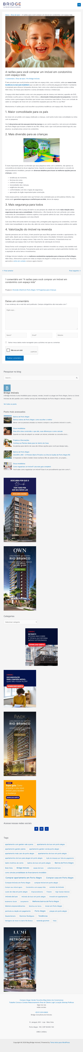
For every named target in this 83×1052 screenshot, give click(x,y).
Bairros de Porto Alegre (21, 417)
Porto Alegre (40, 911)
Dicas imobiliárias (19, 428)
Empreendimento (37, 892)
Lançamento (24, 901)
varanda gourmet (42, 921)
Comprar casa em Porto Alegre (59, 878)
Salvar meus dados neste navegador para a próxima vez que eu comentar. (34, 342)
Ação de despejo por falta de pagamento (60, 858)
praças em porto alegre (58, 911)
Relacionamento (34, 1002)
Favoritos (39, 1000)
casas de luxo (38, 868)
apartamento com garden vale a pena (19, 844)
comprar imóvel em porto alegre (46, 883)
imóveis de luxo (11, 897)
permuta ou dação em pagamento (18, 911)
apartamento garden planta (15, 849)
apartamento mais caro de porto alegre (19, 853)
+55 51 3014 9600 (41, 1012)
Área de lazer (20, 79)
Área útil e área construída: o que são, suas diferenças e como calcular (38, 431)
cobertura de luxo (54, 868)
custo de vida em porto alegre (16, 892)
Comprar (23, 1000)
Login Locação (56, 1002)
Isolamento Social (11, 901)
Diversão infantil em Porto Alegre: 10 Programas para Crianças (34, 290)
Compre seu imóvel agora (13, 887)
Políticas (71, 1002)
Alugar (28, 1000)
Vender (33, 1000)
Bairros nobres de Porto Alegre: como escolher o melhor (32, 419)
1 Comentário (9, 79)
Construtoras (58, 1000)
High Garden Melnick (62, 892)
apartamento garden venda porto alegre (44, 849)
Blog (44, 1000)
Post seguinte (75, 271)
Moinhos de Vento (35, 906)
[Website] (67, 335)
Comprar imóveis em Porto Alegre (17, 883)
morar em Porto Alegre (53, 906)
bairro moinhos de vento (14, 863)
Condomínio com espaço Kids (36, 887)
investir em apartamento (58, 897)
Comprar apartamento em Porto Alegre (24, 878)
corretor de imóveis (56, 887)
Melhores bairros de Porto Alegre (45, 901)
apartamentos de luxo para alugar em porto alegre (23, 858)
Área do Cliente (45, 1002)
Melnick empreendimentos (15, 906)
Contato (25, 1002)
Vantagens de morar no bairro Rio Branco (19, 921)
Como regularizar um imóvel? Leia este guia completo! (32, 466)
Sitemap (65, 1002)
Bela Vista (9, 868)
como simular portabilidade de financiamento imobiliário (25, 873)
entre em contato (20, 261)
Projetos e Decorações (21, 440)
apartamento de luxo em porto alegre (51, 844)
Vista (54, 921)
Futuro (49, 892)
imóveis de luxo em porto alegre (34, 897)
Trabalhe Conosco (15, 1002)
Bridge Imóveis (23, 868)
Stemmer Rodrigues (26, 916)
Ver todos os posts (10, 404)
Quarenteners (10, 916)
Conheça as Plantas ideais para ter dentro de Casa (31, 443)
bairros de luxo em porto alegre (39, 863)
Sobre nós (50, 1000)
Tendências (43, 916)
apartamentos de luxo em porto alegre (52, 853)
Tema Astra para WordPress (60, 1042)
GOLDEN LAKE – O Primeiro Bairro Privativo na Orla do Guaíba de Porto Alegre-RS (41, 455)
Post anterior (7, 271)
